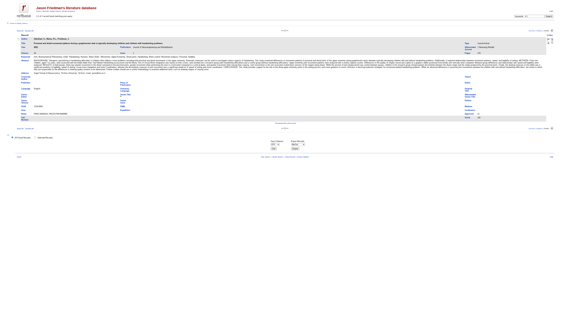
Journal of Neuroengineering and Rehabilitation (153, 47)
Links (550, 35)
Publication (125, 47)
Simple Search (55, 11)
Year (23, 47)
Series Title (125, 94)
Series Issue (123, 101)
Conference (470, 110)
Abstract (25, 60)
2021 (36, 47)
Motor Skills (94, 57)
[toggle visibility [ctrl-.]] (8, 135)
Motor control (154, 57)
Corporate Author (25, 78)
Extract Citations (303, 157)
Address (25, 73)
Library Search (277, 157)
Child (65, 57)
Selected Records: (45, 138)
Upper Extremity (118, 57)
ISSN (23, 106)
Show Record (290, 157)
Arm (35, 57)
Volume (24, 53)
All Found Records (23, 138)
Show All (45, 11)
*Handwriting (74, 57)
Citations (539, 31)
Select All (20, 31)
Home (38, 11)
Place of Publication (125, 84)
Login (551, 11)
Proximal (183, 57)
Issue (122, 53)
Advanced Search (68, 11)
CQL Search (265, 157)
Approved (469, 114)
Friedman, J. (63, 39)
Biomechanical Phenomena (50, 57)
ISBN (122, 106)
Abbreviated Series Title (470, 95)
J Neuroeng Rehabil (485, 47)
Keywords (25, 57)
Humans (84, 57)
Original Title (468, 90)
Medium (468, 106)
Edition (468, 100)
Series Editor (24, 95)
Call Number (24, 118)
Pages (467, 53)
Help (551, 157)
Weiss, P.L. (51, 39)
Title (23, 43)
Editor (467, 83)
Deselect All (29, 31)
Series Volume (24, 101)
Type (467, 43)
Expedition (125, 110)
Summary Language (124, 90)
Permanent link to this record (285, 123)
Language (25, 89)
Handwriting (143, 57)
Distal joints (131, 57)
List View (532, 31)
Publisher (25, 83)
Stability (191, 57)
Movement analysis (169, 57)
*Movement (105, 57)
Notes (23, 114)
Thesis (468, 77)
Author (24, 39)
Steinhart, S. (39, 39)
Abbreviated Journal (470, 48)
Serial (467, 117)
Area (23, 110)
